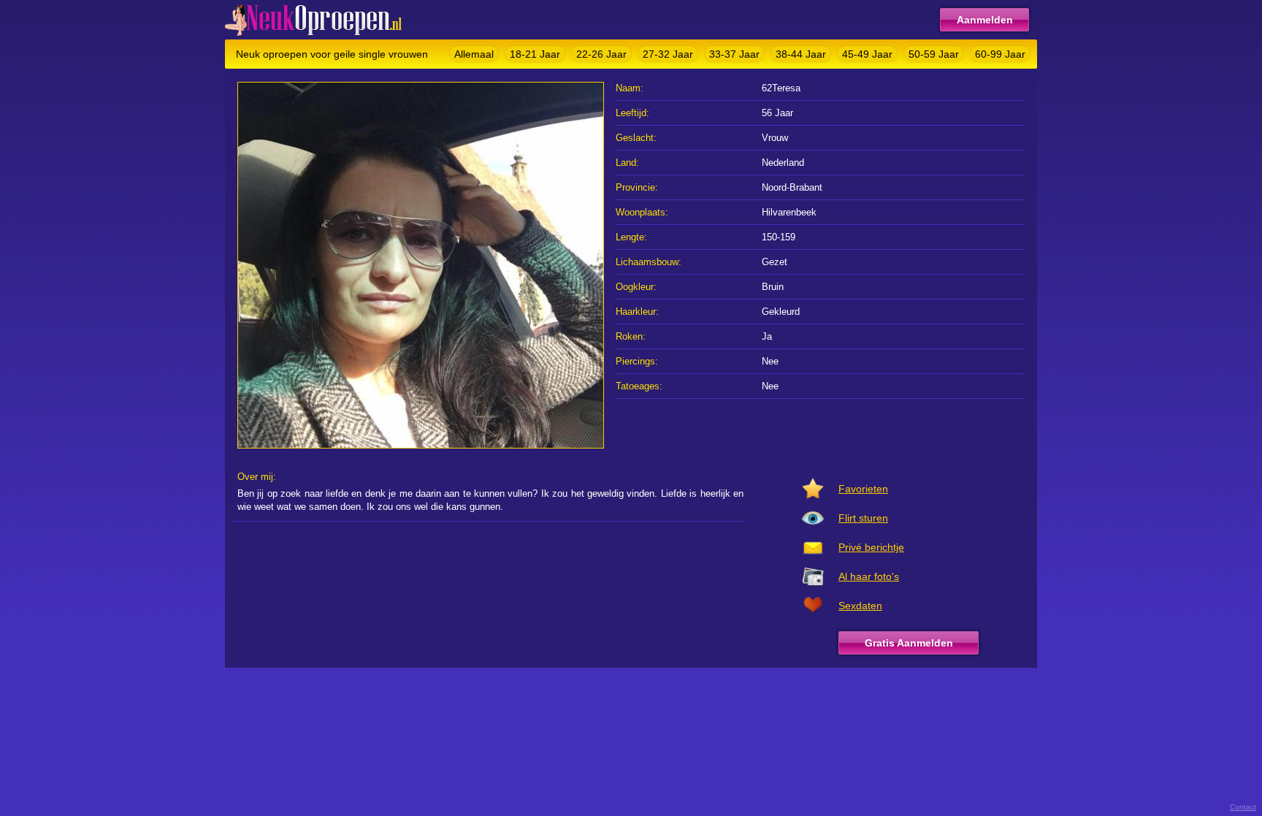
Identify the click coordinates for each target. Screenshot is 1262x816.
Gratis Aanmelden (909, 643)
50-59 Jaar (934, 54)
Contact (1243, 807)
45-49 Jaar (867, 54)
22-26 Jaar (601, 54)
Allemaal (474, 54)
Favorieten (863, 489)
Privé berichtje (871, 547)
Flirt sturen (863, 518)
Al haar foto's (868, 576)
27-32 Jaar (668, 54)
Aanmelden (985, 20)
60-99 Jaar (1000, 54)
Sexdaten (860, 605)
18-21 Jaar (535, 54)
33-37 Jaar (734, 54)
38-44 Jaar (801, 54)
